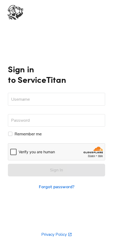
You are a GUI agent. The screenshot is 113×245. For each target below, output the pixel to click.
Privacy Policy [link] (54, 234)
